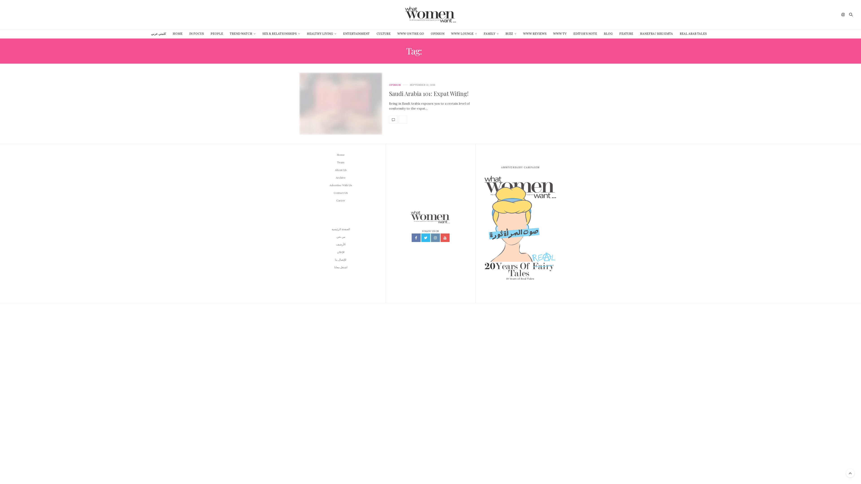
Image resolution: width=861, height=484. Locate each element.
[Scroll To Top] (850, 473)
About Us (341, 170)
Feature (626, 34)
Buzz (509, 34)
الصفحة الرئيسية (341, 229)
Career (340, 200)
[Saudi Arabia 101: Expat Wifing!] (340, 104)
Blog (608, 34)
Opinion (437, 34)
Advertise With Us (341, 185)
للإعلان (341, 252)
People (217, 34)
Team (340, 162)
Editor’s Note (585, 34)
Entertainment (356, 34)
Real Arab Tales (693, 34)
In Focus (196, 34)
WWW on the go (410, 34)
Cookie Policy (463, 478)
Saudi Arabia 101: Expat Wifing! (429, 93)
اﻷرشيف (341, 244)
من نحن (341, 236)
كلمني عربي (158, 34)
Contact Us (341, 192)
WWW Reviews (534, 34)
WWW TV (560, 34)
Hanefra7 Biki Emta (656, 34)
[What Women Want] (430, 14)
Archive (341, 177)
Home (178, 34)
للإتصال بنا (340, 259)
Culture (383, 34)
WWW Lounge (462, 34)
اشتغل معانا (340, 267)
